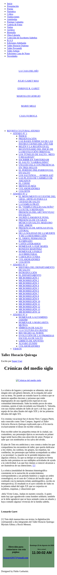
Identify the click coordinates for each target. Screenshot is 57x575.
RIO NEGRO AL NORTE (31, 333)
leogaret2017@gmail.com (15, 557)
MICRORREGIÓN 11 (29, 304)
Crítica (10, 14)
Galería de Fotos (14, 24)
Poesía (10, 9)
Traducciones (13, 16)
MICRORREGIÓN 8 (29, 296)
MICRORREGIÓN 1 (29, 278)
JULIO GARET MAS (28, 81)
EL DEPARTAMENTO (30, 275)
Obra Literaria (13, 35)
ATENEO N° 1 (20, 133)
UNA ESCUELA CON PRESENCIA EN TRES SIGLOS (36, 166)
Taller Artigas (13, 51)
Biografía (11, 32)
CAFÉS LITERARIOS (30, 243)
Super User (17, 361)
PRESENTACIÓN (28, 138)
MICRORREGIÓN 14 (29, 312)
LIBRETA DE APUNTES (31, 341)
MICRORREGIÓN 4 (29, 285)
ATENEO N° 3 (20, 264)
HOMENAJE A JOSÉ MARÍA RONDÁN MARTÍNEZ (33, 247)
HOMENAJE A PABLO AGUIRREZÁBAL (30, 252)
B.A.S (10, 40)
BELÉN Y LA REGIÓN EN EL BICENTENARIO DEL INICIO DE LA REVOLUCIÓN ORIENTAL (36, 149)
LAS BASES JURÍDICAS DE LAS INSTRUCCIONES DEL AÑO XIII (36, 142)
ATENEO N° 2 (20, 194)
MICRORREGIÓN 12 (29, 306)
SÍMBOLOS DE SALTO (31, 327)
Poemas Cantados (15, 22)
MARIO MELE (28, 106)
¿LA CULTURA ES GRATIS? (33, 330)
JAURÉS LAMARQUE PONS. (34, 217)
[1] (34, 465)
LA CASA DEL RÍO (28, 71)
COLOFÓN (24, 191)
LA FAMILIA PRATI (29, 204)
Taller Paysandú (14, 48)
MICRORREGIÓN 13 (29, 309)
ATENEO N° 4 (20, 314)
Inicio (9, 3)
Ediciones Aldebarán (16, 43)
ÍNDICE (23, 136)
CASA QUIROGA (28, 116)
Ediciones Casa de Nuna (18, 53)
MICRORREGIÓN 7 (29, 293)
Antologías (12, 19)
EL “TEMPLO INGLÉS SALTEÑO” (36, 207)
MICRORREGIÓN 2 (29, 280)
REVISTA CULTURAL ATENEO (23, 131)
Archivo (11, 30)
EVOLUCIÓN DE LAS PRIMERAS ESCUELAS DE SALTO (36, 336)
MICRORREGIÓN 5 (29, 288)
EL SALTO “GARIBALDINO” (34, 162)
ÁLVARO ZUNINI (28, 343)
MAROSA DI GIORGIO (28, 96)
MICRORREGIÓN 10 (29, 301)
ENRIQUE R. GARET (28, 88)
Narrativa (11, 11)
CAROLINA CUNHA (29, 257)
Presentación (13, 6)
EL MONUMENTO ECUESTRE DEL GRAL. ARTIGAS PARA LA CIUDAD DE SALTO (37, 199)
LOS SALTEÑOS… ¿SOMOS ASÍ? (36, 175)
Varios (10, 27)
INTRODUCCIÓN (28, 272)
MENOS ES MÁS (27, 186)
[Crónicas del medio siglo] (28, 380)
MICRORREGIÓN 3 (29, 283)
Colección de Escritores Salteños (22, 37)
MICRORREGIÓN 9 (29, 299)
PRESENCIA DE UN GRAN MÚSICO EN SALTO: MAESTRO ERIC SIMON (35, 223)
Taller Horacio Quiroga (17, 45)
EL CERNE (24, 183)
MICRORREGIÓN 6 (29, 291)
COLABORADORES (29, 188)
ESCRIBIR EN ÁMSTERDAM (34, 159)
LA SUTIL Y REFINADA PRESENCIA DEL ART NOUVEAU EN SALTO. (36, 212)
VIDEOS (17, 348)
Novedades (12, 56)
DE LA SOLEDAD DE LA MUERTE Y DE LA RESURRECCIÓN (37, 234)
